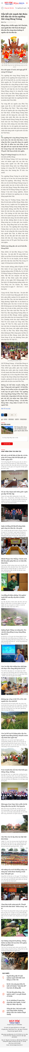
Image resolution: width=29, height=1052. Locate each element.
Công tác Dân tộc (9, 8)
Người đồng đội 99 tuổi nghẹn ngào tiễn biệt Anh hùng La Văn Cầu (16, 978)
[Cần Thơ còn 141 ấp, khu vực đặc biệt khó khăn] (14, 856)
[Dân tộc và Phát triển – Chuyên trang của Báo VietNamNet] (9, 3)
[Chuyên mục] (2, 3)
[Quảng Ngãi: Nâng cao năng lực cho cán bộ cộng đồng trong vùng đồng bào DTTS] (14, 653)
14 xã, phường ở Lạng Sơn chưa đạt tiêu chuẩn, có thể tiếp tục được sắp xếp (16, 1002)
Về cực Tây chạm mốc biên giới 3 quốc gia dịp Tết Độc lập (14, 493)
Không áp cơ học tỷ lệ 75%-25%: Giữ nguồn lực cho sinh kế (13, 700)
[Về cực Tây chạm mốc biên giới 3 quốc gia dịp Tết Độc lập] (14, 513)
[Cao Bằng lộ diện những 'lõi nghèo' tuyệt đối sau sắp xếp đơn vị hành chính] (14, 617)
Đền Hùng (11, 419)
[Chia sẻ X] (5, 415)
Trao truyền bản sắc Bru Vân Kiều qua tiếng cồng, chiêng (14, 771)
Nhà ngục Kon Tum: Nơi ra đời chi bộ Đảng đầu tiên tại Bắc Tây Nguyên (14, 805)
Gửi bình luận (7, 443)
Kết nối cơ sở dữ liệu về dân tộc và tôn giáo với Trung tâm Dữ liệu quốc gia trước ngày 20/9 (14, 457)
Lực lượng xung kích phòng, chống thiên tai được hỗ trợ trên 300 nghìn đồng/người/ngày (14, 943)
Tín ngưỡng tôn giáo (20, 8)
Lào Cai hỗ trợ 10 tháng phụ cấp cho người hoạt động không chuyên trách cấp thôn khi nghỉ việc (14, 735)
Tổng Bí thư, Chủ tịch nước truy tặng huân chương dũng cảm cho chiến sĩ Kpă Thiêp (16, 1011)
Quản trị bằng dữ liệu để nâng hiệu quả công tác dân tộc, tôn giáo (13, 527)
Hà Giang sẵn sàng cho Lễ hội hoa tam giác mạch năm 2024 (21, 428)
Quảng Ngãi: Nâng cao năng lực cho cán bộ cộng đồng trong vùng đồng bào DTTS (13, 632)
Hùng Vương (23, 419)
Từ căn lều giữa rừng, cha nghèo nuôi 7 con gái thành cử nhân (16, 994)
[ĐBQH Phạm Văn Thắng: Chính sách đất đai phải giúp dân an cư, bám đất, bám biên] (14, 582)
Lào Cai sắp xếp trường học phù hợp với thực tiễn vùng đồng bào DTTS (14, 667)
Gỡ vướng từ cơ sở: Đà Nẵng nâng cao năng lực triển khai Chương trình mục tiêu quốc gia (14, 872)
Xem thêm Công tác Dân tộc (11, 451)
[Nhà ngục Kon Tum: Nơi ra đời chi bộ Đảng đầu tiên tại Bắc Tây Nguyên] (14, 824)
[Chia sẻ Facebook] (2, 415)
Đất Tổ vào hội (5, 408)
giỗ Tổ (16, 419)
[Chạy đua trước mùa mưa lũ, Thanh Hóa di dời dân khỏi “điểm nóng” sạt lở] (14, 928)
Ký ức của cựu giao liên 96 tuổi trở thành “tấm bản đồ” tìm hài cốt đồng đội (16, 986)
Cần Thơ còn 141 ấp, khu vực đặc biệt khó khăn (14, 838)
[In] (12, 415)
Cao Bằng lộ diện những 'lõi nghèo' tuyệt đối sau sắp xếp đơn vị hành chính (13, 597)
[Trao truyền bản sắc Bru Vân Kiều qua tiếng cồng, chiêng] (14, 791)
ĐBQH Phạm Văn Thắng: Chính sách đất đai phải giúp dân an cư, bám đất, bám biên (14, 561)
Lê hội (5, 419)
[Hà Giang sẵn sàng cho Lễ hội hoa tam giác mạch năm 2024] (7, 430)
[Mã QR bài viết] (15, 415)
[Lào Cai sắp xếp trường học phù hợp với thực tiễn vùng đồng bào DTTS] (14, 686)
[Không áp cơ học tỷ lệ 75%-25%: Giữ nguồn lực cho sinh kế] (14, 720)
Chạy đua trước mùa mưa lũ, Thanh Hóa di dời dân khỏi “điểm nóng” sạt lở (14, 906)
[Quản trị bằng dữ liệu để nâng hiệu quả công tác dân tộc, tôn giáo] (14, 546)
